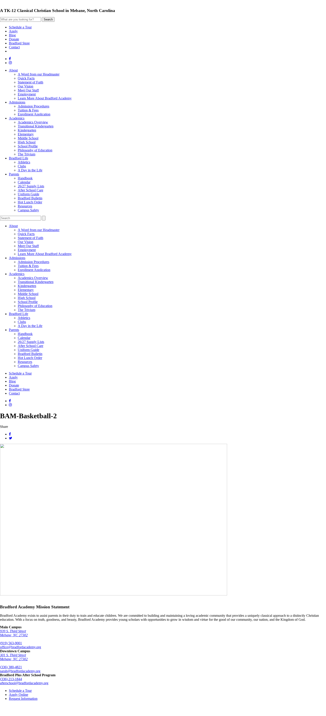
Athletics (24, 162)
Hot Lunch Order (30, 202)
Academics (16, 118)
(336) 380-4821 (11, 667)
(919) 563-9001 (11, 643)
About (13, 70)
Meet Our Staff (28, 90)
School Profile (28, 146)
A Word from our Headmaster (38, 74)
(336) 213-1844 (11, 679)
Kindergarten (27, 130)
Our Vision (25, 86)
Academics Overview (33, 122)
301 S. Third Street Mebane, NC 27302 (14, 657)
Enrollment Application (34, 114)
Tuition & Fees (28, 110)
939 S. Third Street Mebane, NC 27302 (14, 633)
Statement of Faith (30, 82)
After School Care (30, 190)
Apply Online (18, 694)
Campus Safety (28, 210)
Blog (12, 35)
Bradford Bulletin (30, 198)
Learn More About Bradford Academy (45, 98)
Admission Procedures (33, 106)
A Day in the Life (30, 170)
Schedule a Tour (20, 27)
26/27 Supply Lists (31, 186)
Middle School (28, 138)
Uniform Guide (28, 194)
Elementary (26, 134)
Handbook (25, 178)
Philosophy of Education (35, 150)
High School (26, 142)
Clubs (22, 166)
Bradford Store (19, 43)
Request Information (23, 698)
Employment (27, 94)
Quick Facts (26, 78)
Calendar (24, 182)
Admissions (17, 102)
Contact (14, 47)
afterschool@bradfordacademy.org (24, 683)
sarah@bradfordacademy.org (20, 671)
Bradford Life (18, 158)
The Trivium (26, 154)
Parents (14, 174)
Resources (25, 206)
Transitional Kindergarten (35, 126)
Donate (14, 39)
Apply (13, 31)
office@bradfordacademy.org (20, 647)
